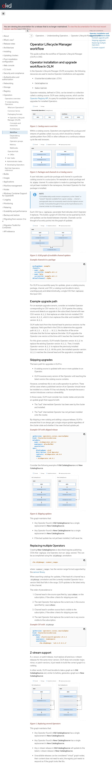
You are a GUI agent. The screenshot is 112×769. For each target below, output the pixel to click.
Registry (7, 91)
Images (7, 178)
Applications (9, 182)
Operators (40, 35)
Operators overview (12, 98)
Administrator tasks (14, 161)
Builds (6, 174)
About (6, 36)
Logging (7, 199)
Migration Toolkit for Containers (11, 226)
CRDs (11, 154)
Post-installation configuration (9, 60)
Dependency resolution (15, 137)
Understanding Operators (57, 35)
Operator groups (16, 141)
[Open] (3, 13)
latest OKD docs (24, 29)
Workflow (13, 132)
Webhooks (14, 148)
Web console (9, 65)
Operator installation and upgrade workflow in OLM (99, 34)
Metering (7, 207)
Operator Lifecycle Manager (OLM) (85, 35)
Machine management (13, 185)
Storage (7, 87)
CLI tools (7, 69)
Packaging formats (15, 114)
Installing (7, 51)
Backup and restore (11, 215)
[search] (27, 31)
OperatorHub (13, 151)
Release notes (9, 44)
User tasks (10, 158)
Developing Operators (15, 165)
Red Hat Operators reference (12, 169)
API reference (9, 231)
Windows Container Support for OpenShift (14, 194)
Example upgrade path (100, 38)
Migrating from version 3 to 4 (14, 220)
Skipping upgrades (99, 40)
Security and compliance (14, 73)
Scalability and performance (15, 211)
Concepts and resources (15, 124)
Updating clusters (11, 55)
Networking (8, 83)
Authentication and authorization (10, 78)
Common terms (14, 111)
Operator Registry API (39, 98)
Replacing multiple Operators (99, 44)
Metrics (13, 144)
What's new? (9, 40)
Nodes (6, 189)
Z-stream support (98, 47)
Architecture (9, 47)
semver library (39, 572)
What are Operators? (16, 107)
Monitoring (8, 203)
